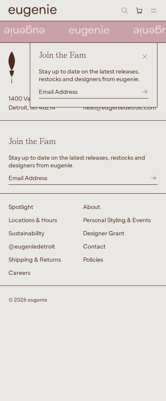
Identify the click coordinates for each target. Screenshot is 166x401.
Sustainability (26, 233)
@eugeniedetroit (32, 246)
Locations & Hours (33, 219)
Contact (94, 246)
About (91, 206)
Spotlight (21, 206)
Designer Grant (103, 233)
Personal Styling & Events (117, 219)
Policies (93, 259)
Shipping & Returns (35, 259)
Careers (19, 272)
